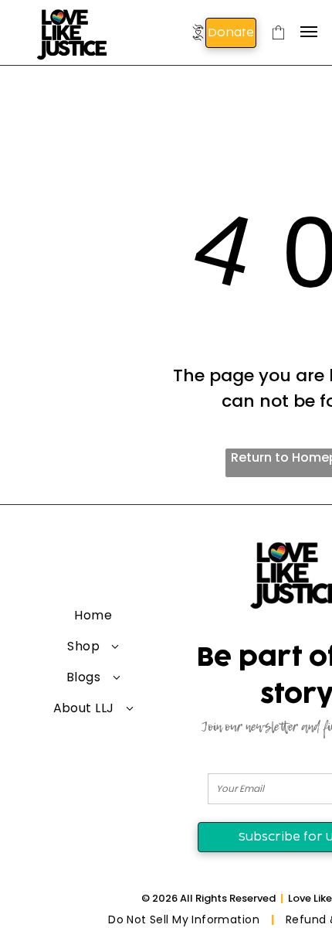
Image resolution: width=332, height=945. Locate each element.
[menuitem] (93, 615)
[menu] (308, 31)
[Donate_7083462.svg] (198, 44)
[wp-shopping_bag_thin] (278, 45)
